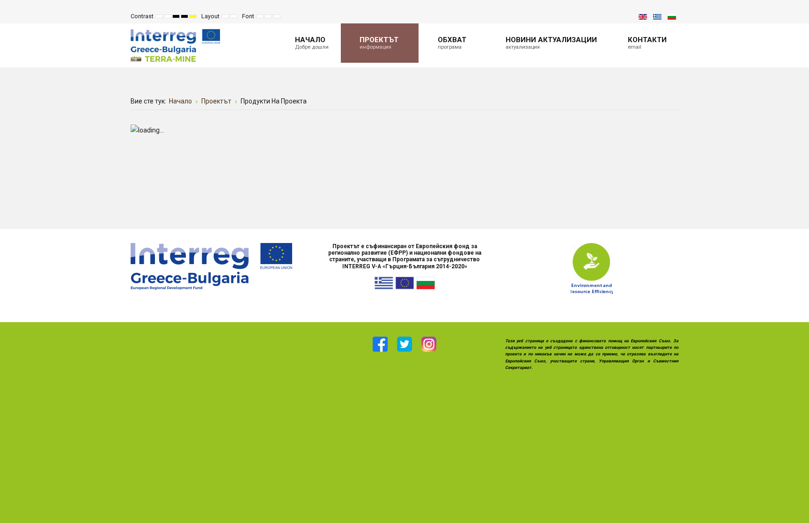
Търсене (622, 16)
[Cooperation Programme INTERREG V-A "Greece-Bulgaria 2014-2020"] (211, 265)
